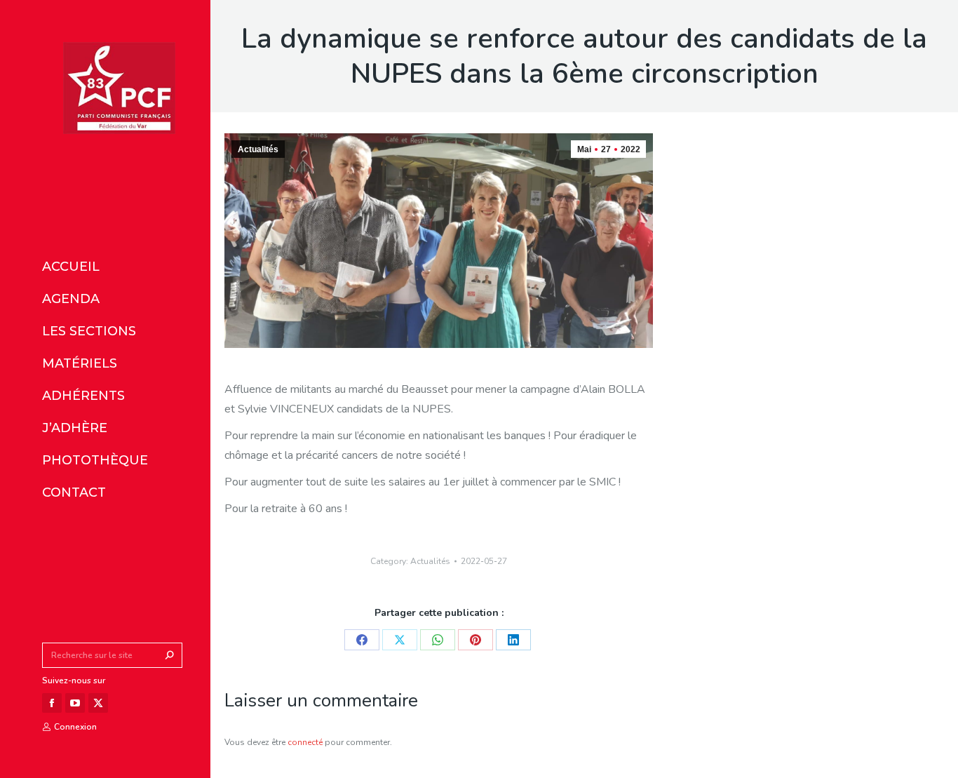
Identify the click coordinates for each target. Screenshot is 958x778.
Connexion (75, 726)
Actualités (258, 149)
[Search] (170, 655)
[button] (209, 12)
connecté (305, 742)
